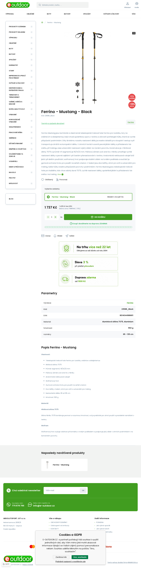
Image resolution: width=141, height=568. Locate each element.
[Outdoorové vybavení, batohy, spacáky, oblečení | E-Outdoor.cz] (42, 22)
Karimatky (13, 65)
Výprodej (13, 38)
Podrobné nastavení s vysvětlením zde (71, 561)
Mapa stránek (28, 564)
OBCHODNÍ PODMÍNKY (59, 522)
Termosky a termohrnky (14, 96)
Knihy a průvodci (16, 167)
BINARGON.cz (133, 562)
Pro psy (12, 178)
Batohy (12, 54)
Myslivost (13, 183)
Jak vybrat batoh (102, 529)
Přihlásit (83, 490)
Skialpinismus (15, 127)
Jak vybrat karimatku (104, 532)
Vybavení (12, 114)
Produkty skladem (17, 32)
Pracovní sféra (15, 132)
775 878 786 (18, 505)
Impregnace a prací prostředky (17, 77)
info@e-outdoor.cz (44, 505)
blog (11, 199)
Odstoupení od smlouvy (60, 525)
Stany (11, 71)
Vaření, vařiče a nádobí (15, 103)
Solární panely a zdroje (16, 155)
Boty (11, 49)
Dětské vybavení (15, 143)
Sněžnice (12, 138)
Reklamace (100, 535)
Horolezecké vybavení (14, 120)
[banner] (18, 5)
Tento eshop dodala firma (117, 562)
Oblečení (12, 43)
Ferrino (131, 122)
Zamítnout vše (61, 557)
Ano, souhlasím (79, 557)
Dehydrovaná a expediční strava (16, 89)
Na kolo (12, 172)
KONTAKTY (55, 529)
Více (59, 174)
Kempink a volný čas (17, 149)
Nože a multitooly (17, 109)
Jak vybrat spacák (103, 525)
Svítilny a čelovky (16, 83)
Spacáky (12, 60)
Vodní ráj (13, 161)
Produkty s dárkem (17, 26)
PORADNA (99, 522)
